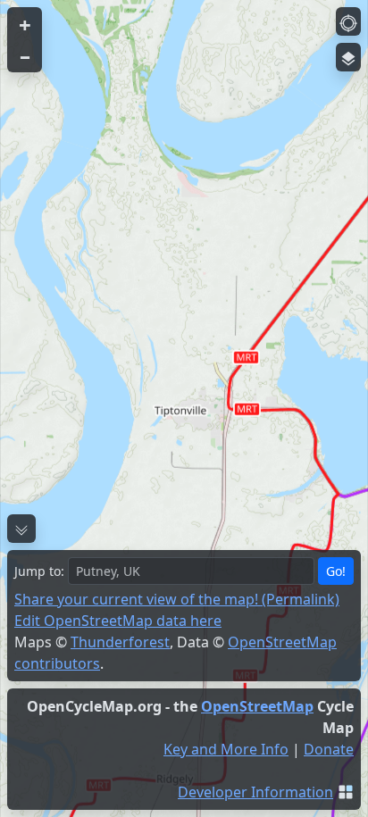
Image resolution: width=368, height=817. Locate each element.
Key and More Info (226, 749)
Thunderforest (120, 642)
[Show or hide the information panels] (21, 528)
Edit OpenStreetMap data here (118, 620)
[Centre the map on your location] (348, 21)
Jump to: (39, 571)
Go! (336, 571)
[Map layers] (348, 57)
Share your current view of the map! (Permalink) (176, 599)
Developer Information (255, 792)
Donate (329, 749)
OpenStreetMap (257, 706)
